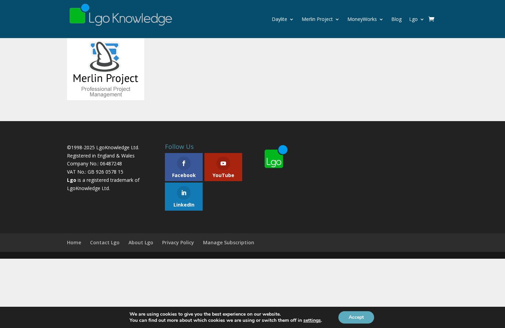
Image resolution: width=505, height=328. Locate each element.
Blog (396, 19)
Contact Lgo (105, 242)
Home (74, 242)
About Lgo (140, 242)
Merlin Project (317, 19)
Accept (356, 317)
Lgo (413, 19)
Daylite (279, 19)
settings (312, 320)
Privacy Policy (178, 242)
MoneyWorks (362, 19)
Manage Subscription (228, 242)
